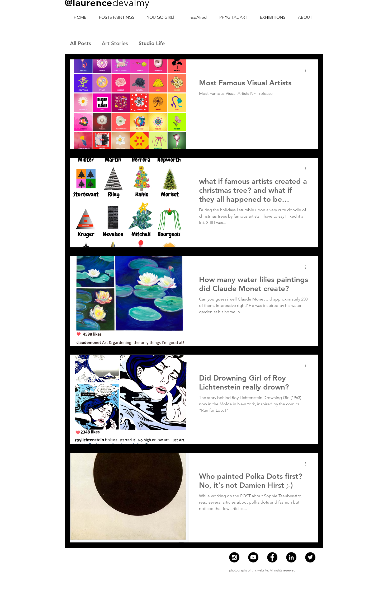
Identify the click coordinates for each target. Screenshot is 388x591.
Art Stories (115, 43)
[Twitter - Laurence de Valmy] (310, 557)
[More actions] (307, 70)
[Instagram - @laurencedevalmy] (234, 557)
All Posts (80, 43)
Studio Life (152, 43)
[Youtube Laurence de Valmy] (253, 557)
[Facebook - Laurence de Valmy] (272, 557)
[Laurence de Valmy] (291, 557)
